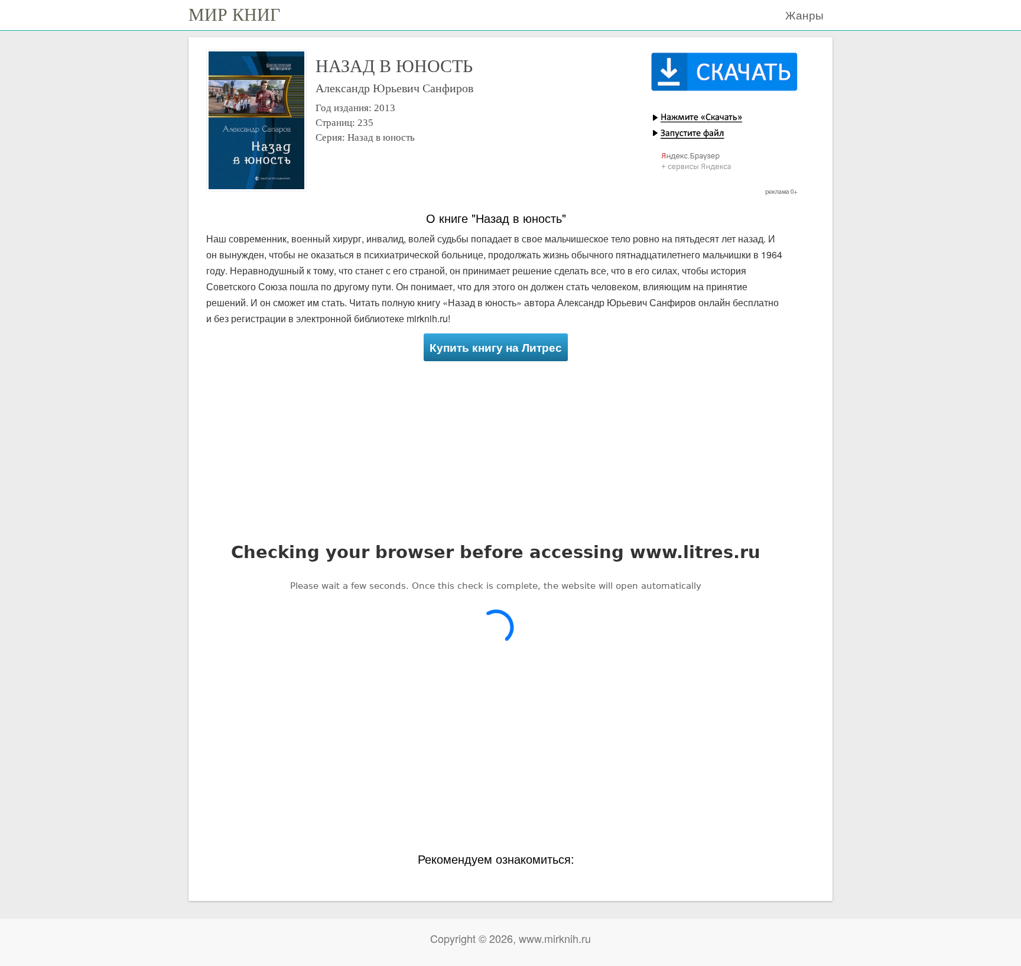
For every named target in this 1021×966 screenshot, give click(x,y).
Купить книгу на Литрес (496, 347)
